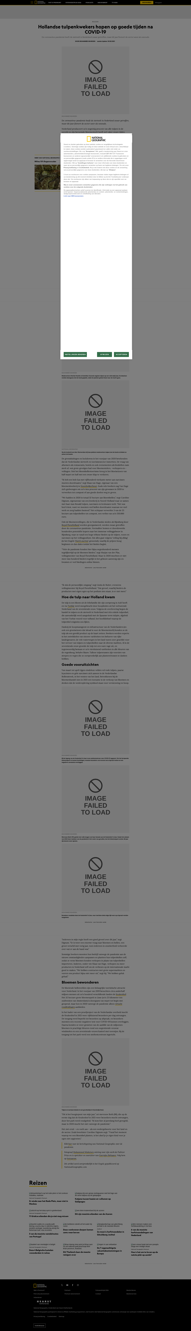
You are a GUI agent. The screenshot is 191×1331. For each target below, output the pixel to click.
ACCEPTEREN (121, 354)
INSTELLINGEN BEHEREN (75, 354)
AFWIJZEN (104, 354)
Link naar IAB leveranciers (73, 196)
